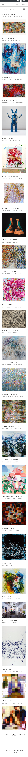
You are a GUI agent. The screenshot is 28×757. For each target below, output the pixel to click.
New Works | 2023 (9, 240)
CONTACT (22, 734)
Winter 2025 (7, 77)
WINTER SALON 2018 (10, 460)
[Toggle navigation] (3, 4)
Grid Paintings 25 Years (12, 496)
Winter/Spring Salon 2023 (13, 208)
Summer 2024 (7, 138)
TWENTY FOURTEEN (9, 621)
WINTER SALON (8, 528)
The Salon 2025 (8, 38)
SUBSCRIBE (6, 734)
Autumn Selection (10, 330)
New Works (7, 669)
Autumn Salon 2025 (10, 100)
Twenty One (7, 305)
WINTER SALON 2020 (10, 394)
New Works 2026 (9, 14)
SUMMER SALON (8, 563)
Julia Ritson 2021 (9, 362)
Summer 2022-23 (9, 271)
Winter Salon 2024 (10, 176)
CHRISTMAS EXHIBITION (11, 426)
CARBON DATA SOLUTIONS (17, 741)
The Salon (6, 597)
